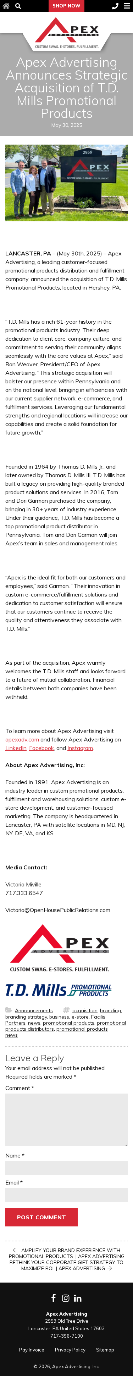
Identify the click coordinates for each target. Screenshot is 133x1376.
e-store (80, 1017)
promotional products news (56, 1032)
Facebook (41, 747)
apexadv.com (22, 739)
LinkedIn (16, 747)
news (34, 1023)
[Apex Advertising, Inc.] (66, 32)
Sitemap (105, 1350)
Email (14, 1182)
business (59, 1017)
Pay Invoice (31, 1350)
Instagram (80, 747)
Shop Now (66, 6)
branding (110, 1010)
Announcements (34, 1010)
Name (14, 1155)
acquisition (85, 1010)
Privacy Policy (70, 1350)
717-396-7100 (66, 1336)
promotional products (68, 1023)
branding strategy (26, 1017)
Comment (19, 1087)
